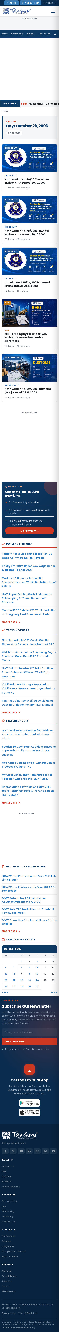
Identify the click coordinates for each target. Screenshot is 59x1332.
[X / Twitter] (13, 1151)
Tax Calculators (10, 1256)
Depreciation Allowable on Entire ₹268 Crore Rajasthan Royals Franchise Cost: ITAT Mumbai (28, 791)
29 (21, 986)
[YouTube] (21, 1151)
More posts (9, 622)
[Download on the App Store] (30, 1112)
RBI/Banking (8, 1211)
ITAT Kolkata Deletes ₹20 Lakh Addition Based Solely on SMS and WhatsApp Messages (27, 672)
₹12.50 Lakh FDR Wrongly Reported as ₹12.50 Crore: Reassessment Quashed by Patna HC (28, 688)
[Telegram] (53, 1151)
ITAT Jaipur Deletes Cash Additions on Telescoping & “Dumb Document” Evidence (27, 598)
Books (12, 2)
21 (14, 980)
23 (29, 980)
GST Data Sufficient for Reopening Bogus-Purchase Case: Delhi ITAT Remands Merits (29, 656)
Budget (30, 33)
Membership (9, 1291)
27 (6, 986)
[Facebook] (5, 1151)
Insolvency (7, 1216)
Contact (6, 1286)
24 (37, 980)
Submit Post (32, 2)
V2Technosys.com (11, 1307)
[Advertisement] (29, 68)
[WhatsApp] (45, 1151)
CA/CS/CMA (8, 1221)
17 (37, 973)
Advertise (7, 1281)
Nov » (54, 992)
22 (21, 980)
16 (29, 973)
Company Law (9, 1201)
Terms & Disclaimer (28, 1313)
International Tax (11, 1186)
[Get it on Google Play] (30, 1103)
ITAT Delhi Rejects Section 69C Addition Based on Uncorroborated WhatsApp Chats (28, 734)
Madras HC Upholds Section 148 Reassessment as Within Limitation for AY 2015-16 (29, 582)
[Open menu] (53, 11)
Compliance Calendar (14, 1251)
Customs (6, 1176)
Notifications (8, 1236)
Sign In (49, 2)
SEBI (4, 1206)
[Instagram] (37, 1151)
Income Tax (16, 33)
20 (6, 980)
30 (29, 986)
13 (6, 973)
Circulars (6, 1241)
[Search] (55, 34)
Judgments (8, 1246)
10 (37, 967)
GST (4, 1171)
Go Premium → (29, 530)
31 (37, 986)
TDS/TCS (6, 1181)
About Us (6, 1271)
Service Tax (44, 33)
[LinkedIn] (29, 1151)
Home (4, 33)
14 (14, 973)
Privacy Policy (8, 1313)
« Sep (5, 992)
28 (13, 986)
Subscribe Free (15, 1041)
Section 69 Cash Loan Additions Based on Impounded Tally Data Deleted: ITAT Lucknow (29, 750)
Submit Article (9, 1276)
